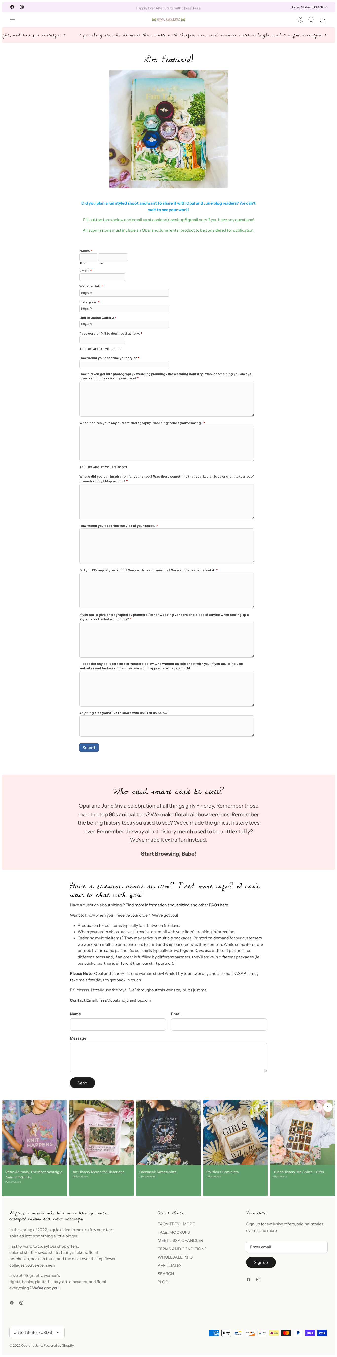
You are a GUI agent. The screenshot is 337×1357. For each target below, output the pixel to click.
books (27, 1281)
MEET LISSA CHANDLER (180, 1240)
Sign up (261, 1262)
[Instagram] (22, 7)
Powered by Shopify (59, 1345)
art (64, 1281)
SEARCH (166, 1273)
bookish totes (43, 1258)
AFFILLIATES (170, 1265)
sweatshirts (48, 1252)
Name (75, 1013)
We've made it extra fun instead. (168, 840)
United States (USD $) (307, 7)
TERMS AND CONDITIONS (182, 1248)
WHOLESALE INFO (175, 1257)
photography (30, 1275)
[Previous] (108, 7)
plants (40, 1281)
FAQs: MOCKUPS (174, 1232)
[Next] (228, 7)
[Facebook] (12, 7)
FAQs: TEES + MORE (176, 1223)
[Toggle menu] (14, 20)
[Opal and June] (168, 19)
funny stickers (74, 1252)
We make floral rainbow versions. (190, 814)
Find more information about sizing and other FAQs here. (177, 904)
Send (82, 1082)
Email (176, 1013)
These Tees (191, 7)
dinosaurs (78, 1281)
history (54, 1281)
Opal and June (31, 1345)
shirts (29, 1252)
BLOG (163, 1281)
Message (78, 1038)
